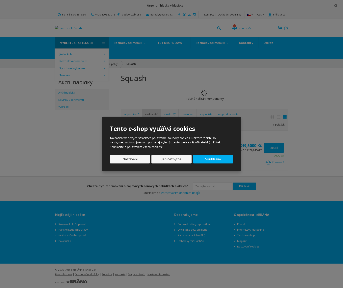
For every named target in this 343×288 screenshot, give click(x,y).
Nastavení (130, 159)
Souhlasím (213, 159)
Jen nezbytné (171, 159)
